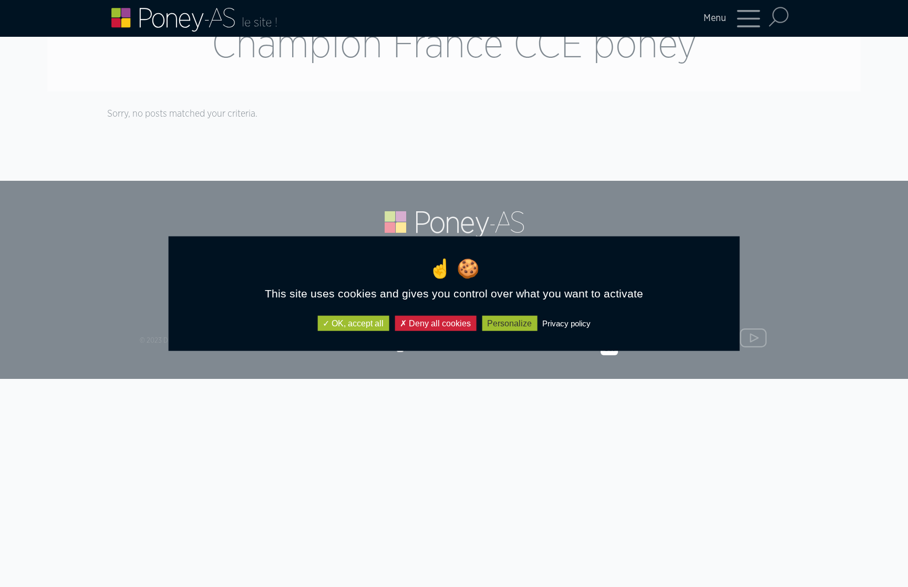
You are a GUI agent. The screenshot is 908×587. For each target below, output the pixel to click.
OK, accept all (356, 323)
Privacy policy (566, 323)
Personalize (509, 323)
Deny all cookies (439, 323)
